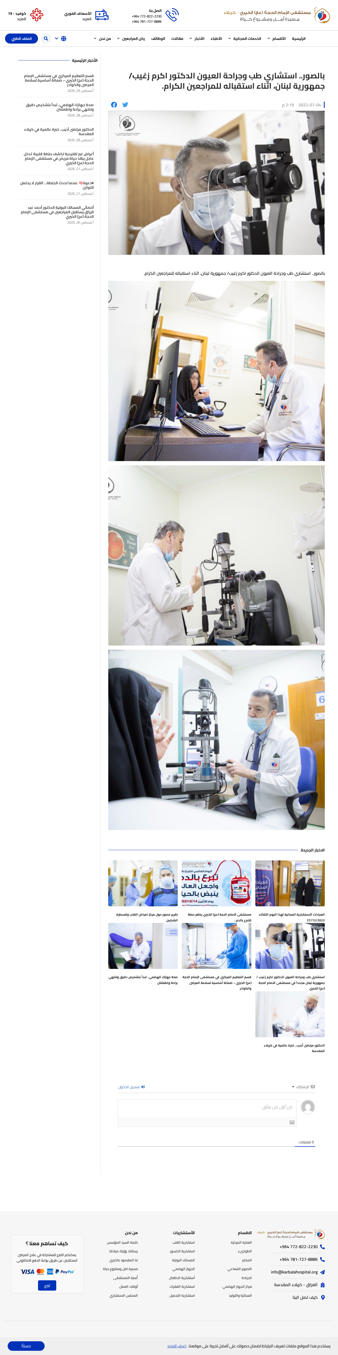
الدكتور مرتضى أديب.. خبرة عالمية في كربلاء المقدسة (294, 1048)
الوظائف (158, 38)
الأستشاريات (184, 1232)
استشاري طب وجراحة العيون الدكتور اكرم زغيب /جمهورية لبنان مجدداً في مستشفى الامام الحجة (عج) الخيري (290, 982)
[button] (46, 38)
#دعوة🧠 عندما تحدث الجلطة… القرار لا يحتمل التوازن (57, 185)
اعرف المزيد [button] (176, 1346)
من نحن (105, 38)
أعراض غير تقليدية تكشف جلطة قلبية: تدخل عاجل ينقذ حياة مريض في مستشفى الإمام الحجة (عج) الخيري (59, 158)
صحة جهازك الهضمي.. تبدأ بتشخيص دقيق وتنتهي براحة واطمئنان (143, 980)
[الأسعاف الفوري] (102, 15)
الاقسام (245, 1232)
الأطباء (216, 38)
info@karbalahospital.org (294, 1272)
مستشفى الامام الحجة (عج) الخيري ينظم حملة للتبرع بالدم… (219, 917)
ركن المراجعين (133, 38)
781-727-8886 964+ (147, 21)
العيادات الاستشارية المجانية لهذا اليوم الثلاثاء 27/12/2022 (292, 917)
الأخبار (199, 38)
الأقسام (279, 38)
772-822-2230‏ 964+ (147, 16)
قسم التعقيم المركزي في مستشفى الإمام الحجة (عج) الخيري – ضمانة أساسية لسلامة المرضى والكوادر (216, 982)
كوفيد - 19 (17, 13)
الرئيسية (299, 38)
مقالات (177, 38)
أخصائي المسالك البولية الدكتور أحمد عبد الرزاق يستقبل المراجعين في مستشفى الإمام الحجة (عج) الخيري (57, 212)
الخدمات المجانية (247, 38)
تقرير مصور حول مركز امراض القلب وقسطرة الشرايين (147, 917)
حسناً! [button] (26, 1346)
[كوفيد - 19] (36, 15)
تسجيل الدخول (129, 1086)
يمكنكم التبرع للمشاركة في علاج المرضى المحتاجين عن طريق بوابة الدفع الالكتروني (47, 1257)
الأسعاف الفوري (77, 13)
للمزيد (86, 18)
